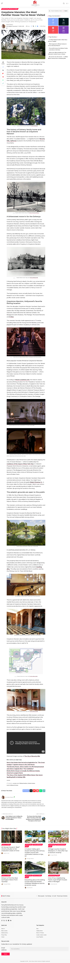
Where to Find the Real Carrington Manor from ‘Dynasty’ (9, 879)
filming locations (23, 783)
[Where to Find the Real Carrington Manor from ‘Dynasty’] (11, 867)
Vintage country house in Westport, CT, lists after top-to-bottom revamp (58, 850)
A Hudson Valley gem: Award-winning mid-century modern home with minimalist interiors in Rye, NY (35, 852)
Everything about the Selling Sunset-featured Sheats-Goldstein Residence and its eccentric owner (35, 882)
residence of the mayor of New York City (20, 464)
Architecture (29, 844)
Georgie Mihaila (30, 858)
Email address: (4, 949)
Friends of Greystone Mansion (34, 212)
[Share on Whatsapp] (3, 80)
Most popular (41, 895)
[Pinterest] (53, 30)
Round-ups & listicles (62, 895)
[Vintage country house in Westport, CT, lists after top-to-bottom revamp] (58, 837)
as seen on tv (16, 783)
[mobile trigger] (2, 3)
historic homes (31, 783)
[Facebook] (53, 22)
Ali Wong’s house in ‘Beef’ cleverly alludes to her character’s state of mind (10, 849)
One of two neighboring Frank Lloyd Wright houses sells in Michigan (57, 879)
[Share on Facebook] (31, 26)
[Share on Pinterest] (3, 76)
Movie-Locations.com (22, 379)
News (27, 846)
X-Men (12, 317)
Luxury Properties (37, 844)
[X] (64, 22)
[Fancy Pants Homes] (35, 3)
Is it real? (54, 895)
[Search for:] (56, 11)
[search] (64, 3)
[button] (35, 26)
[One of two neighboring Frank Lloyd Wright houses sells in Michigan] (58, 867)
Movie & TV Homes (6, 844)
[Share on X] (33, 26)
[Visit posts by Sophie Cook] (2, 853)
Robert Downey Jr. (36, 482)
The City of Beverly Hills (34, 277)
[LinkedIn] (10, 920)
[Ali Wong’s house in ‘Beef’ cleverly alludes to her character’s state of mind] (11, 837)
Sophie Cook (6, 853)
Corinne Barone (53, 884)
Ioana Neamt (9, 24)
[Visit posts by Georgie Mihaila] (25, 858)
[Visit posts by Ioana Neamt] (3, 26)
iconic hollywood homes (12, 785)
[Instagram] (64, 30)
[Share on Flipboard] (3, 73)
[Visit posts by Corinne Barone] (49, 884)
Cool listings (48, 895)
